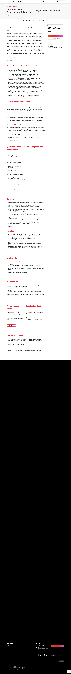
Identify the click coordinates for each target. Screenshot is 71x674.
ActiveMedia (12, 661)
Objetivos (28, 20)
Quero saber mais (55, 35)
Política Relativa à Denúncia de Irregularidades (17, 668)
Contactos (55, 649)
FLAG (10, 660)
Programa (48, 20)
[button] (15, 2)
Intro (24, 20)
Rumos (15, 189)
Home (8, 6)
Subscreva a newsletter (57, 645)
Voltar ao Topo (61, 661)
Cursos (11, 6)
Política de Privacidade (13, 666)
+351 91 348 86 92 (39, 647)
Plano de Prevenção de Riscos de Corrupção (17, 667)
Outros (15, 6)
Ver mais (10, 325)
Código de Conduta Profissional (14, 669)
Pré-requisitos (42, 20)
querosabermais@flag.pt (40, 645)
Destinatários (34, 20)
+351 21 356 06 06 (39, 650)
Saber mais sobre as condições (52, 49)
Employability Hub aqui (21, 96)
